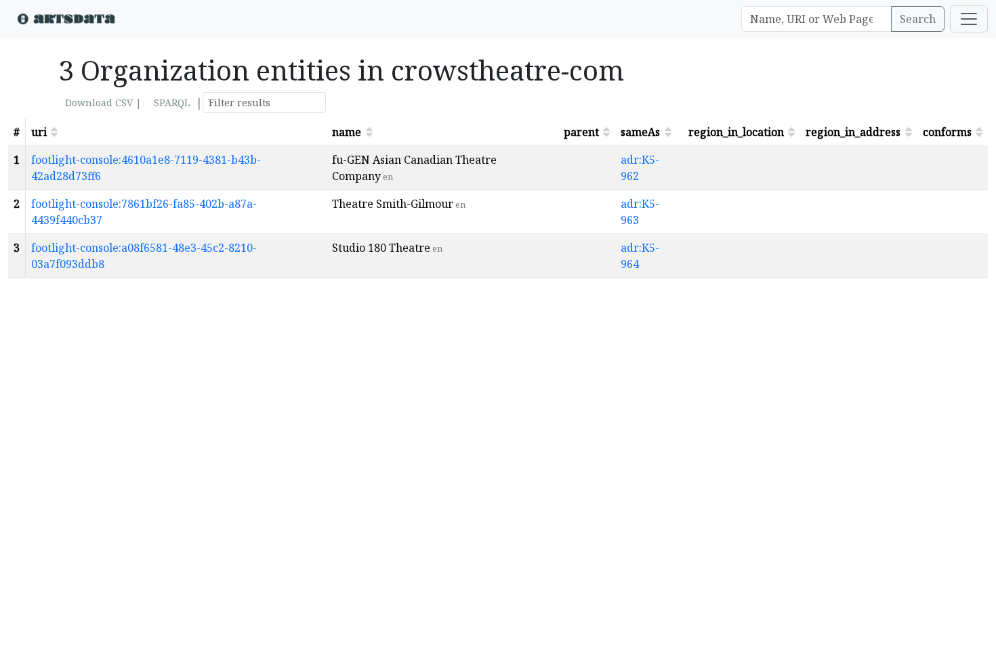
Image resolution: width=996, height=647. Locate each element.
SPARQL (172, 102)
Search (918, 19)
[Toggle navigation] (969, 18)
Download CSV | (103, 102)
